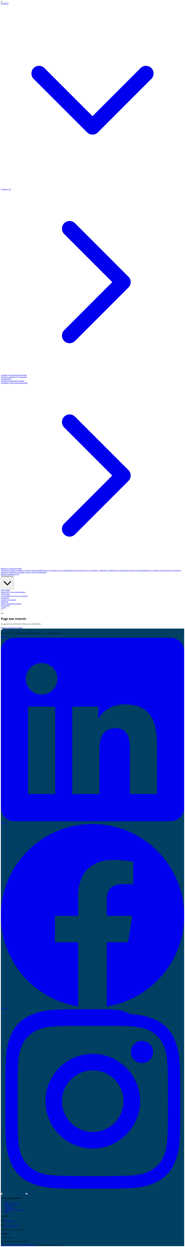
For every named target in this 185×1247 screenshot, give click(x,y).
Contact (3, 607)
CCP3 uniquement (20, 377)
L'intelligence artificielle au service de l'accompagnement (27, 572)
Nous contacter (18, 627)
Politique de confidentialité (26, 1245)
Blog (6, 1212)
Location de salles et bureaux (15, 1210)
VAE (17, 574)
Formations (9, 1206)
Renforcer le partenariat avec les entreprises (56, 570)
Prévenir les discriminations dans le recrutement (128, 570)
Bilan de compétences (8, 574)
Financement (5, 606)
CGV (15, 1245)
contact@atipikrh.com (10, 1226)
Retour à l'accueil (7, 627)
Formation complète (7, 377)
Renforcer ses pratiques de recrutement (157, 570)
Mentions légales (6, 1245)
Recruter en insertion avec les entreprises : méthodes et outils (91, 570)
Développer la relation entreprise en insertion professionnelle (21, 570)
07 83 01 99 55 (8, 1221)
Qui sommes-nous (7, 576)
